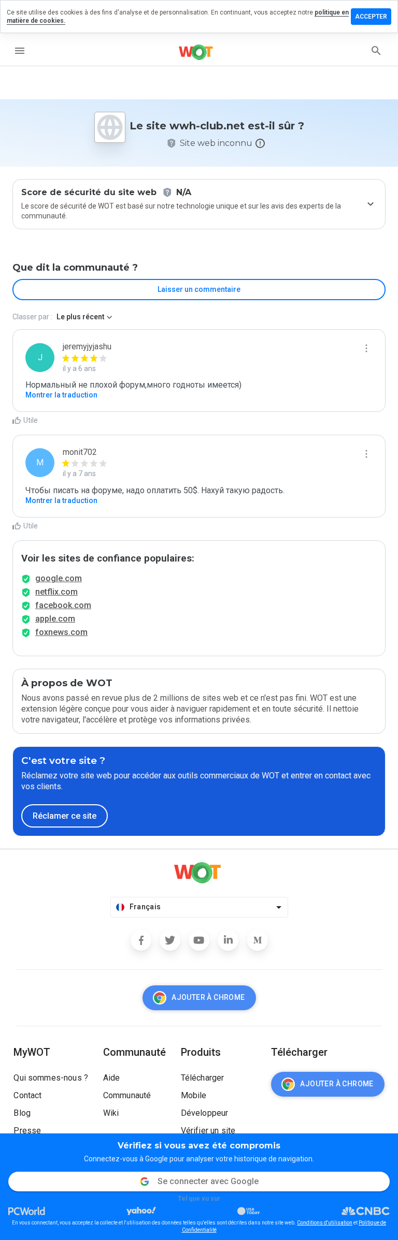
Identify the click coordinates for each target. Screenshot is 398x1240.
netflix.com (56, 592)
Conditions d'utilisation (324, 1223)
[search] (376, 50)
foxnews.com (61, 632)
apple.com (55, 619)
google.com (58, 578)
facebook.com (63, 605)
